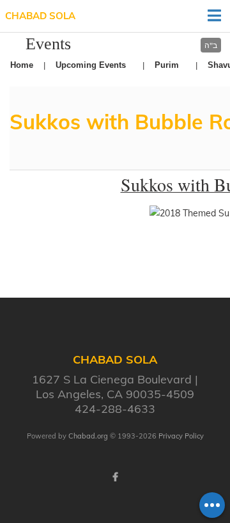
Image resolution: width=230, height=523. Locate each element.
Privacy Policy (181, 435)
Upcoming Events (91, 65)
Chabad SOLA (40, 16)
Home (21, 65)
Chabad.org (88, 435)
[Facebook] (115, 477)
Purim (167, 65)
